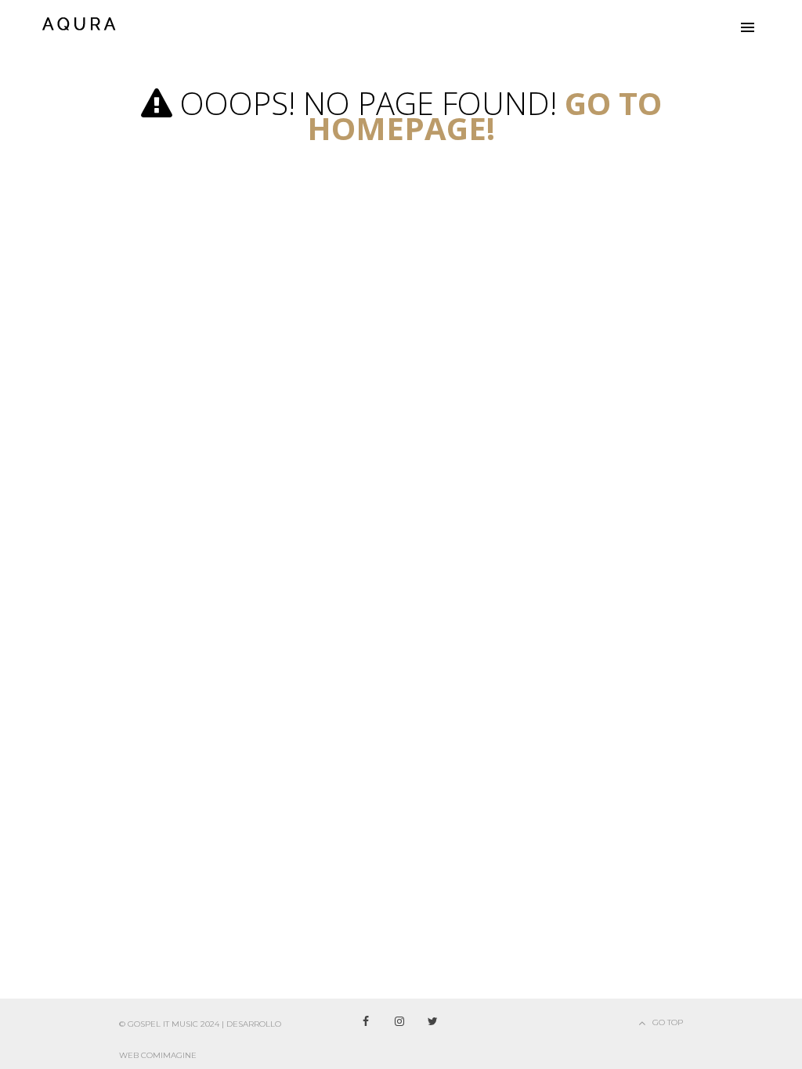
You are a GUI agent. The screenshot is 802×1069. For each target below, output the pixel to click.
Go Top (667, 1022)
